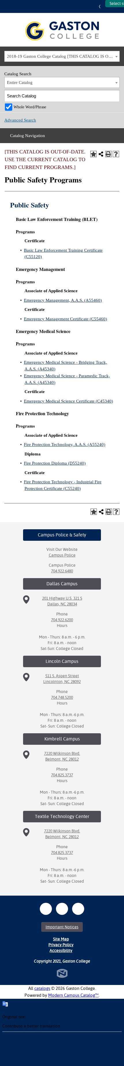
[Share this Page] (101, 154)
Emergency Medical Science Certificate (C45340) (68, 401)
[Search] (114, 96)
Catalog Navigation (27, 135)
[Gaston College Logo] (62, 31)
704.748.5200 (62, 697)
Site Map (61, 939)
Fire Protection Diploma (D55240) (55, 463)
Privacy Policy (61, 944)
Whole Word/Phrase (30, 107)
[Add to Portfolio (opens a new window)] (93, 154)
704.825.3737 (62, 775)
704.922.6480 (62, 571)
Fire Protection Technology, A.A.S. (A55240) (64, 444)
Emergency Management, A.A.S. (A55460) (63, 300)
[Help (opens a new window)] (116, 154)
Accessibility (61, 950)
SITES (101, 6)
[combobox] (62, 56)
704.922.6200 (62, 619)
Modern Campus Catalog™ (73, 995)
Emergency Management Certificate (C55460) (65, 319)
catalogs (42, 988)
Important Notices (62, 927)
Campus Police (62, 555)
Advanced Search (20, 120)
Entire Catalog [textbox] (20, 82)
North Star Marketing (62, 973)
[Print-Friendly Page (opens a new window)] (108, 154)
